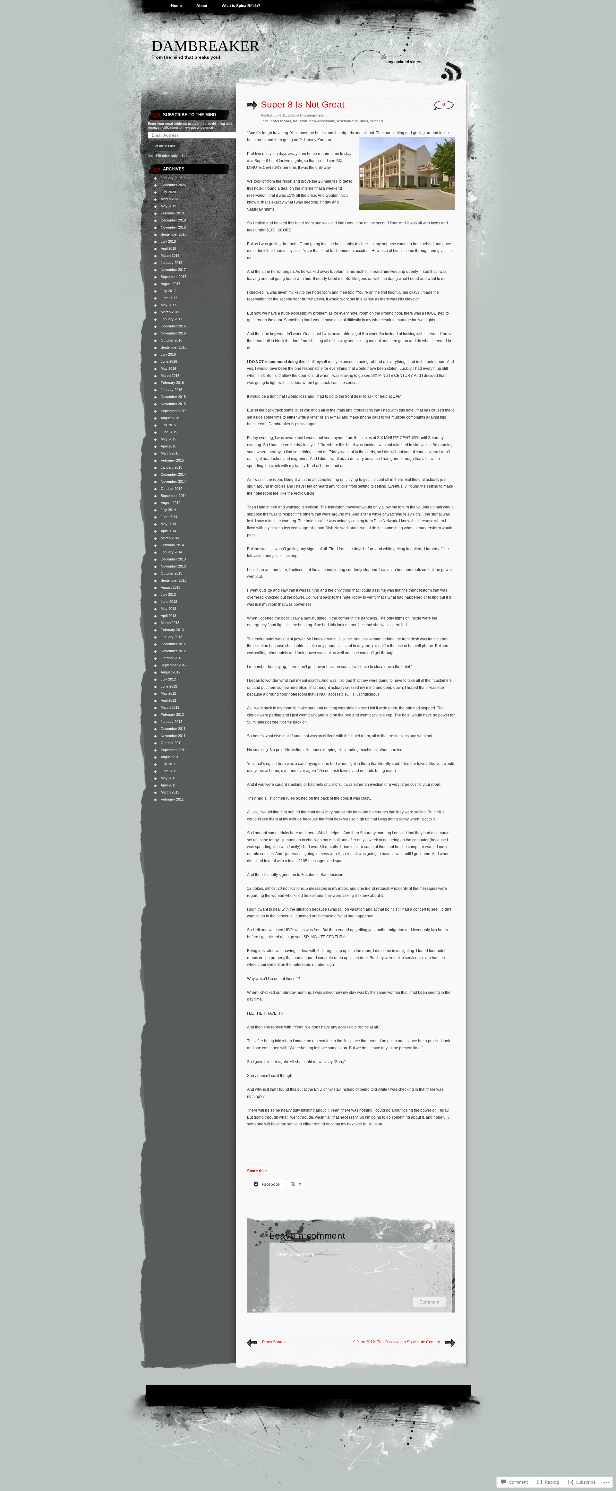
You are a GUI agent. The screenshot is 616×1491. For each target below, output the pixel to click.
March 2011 (170, 792)
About (201, 6)
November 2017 (173, 270)
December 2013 (173, 559)
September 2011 (173, 750)
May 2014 (168, 524)
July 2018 (168, 241)
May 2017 (168, 305)
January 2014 (171, 552)
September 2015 (173, 411)
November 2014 (173, 481)
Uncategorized (312, 115)
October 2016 (171, 340)
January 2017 (171, 319)
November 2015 (173, 404)
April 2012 (168, 700)
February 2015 (172, 460)
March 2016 (170, 375)
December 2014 (173, 474)
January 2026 (171, 178)
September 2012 (173, 665)
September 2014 (173, 496)
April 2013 (168, 616)
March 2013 (170, 623)
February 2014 (172, 545)
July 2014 (168, 510)
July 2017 (168, 291)
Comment (429, 1302)
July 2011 (168, 764)
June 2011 (169, 771)
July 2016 (168, 354)
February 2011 (172, 799)
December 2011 (173, 729)
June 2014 (169, 517)
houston (300, 121)
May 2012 (168, 693)
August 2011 (170, 757)
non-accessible (322, 121)
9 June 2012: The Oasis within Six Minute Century (396, 1342)
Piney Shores (274, 1342)
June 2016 (169, 361)
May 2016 (168, 368)
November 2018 (173, 227)
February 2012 (172, 714)
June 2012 (169, 686)
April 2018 (168, 248)
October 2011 (171, 743)
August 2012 (170, 672)
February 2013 (172, 630)
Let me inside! (164, 146)
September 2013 (173, 580)
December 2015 (173, 397)
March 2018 (170, 255)
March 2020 (170, 199)
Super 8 (376, 121)
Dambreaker (205, 45)
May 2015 (168, 439)
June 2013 (169, 601)
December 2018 (173, 220)
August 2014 (170, 503)
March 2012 (170, 707)
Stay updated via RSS (404, 62)
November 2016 (173, 333)
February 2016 (172, 383)
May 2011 (168, 778)
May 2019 (168, 206)
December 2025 (173, 185)
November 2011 (173, 736)
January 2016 (171, 390)
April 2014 (168, 531)
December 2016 (173, 326)
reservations (347, 121)
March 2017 (170, 312)
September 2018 (173, 234)
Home (176, 6)
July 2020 (168, 192)
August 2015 (170, 418)
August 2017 (170, 284)
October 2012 (171, 658)
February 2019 (172, 213)
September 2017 (173, 277)
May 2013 (168, 609)
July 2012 (168, 679)
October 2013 (171, 573)
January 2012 (171, 722)
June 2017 (169, 298)
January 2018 (171, 262)
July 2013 (168, 594)
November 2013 (173, 566)
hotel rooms (280, 121)
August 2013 (170, 587)
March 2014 (170, 538)
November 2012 (173, 651)
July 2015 (168, 425)
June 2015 (169, 432)
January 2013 (171, 637)
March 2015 (170, 453)
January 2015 (171, 467)
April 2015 (168, 446)
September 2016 (173, 347)
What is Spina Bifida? (241, 6)
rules (364, 121)
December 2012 (173, 644)
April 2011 (168, 785)
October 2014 (171, 488)
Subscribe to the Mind (189, 114)
